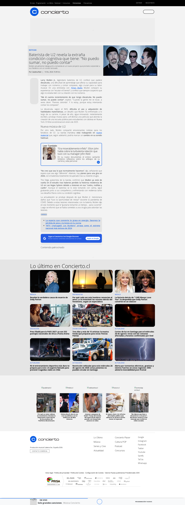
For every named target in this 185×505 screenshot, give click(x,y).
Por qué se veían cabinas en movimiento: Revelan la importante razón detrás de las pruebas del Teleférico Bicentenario (46, 417)
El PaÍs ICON (96, 486)
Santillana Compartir (99, 478)
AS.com (114, 478)
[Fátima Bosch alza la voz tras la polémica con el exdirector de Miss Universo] (69, 402)
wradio (89, 481)
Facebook (141, 444)
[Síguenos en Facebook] (125, 11)
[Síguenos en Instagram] (122, 11)
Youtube (141, 452)
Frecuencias (88, 3)
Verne (115, 481)
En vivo (32, 3)
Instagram (142, 441)
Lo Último (50, 3)
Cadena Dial (120, 481)
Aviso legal (49, 473)
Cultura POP (120, 441)
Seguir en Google (93, 238)
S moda (104, 486)
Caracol (127, 478)
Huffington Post (73, 481)
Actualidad (99, 450)
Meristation (121, 486)
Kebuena (128, 481)
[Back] (89, 501)
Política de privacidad (61, 473)
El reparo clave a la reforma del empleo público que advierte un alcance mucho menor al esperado (115, 416)
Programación (41, 3)
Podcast (118, 446)
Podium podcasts (69, 483)
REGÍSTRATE (149, 3)
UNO (83, 481)
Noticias (57, 3)
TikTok (140, 459)
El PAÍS (70, 478)
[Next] (110, 501)
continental (104, 481)
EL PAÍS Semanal (109, 481)
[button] (44, 498)
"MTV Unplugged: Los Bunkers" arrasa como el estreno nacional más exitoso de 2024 (73, 227)
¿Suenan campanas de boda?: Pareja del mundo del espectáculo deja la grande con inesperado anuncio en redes (92, 417)
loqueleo (112, 486)
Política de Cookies (77, 473)
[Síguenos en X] (129, 11)
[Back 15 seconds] (94, 501)
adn (120, 478)
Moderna (79, 486)
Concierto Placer (122, 437)
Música (44, 214)
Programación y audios (143, 501)
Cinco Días (96, 481)
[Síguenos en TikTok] (138, 11)
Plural (87, 486)
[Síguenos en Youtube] (132, 11)
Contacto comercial (40, 451)
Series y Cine (100, 446)
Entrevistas (77, 3)
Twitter (140, 448)
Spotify (140, 455)
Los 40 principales (79, 478)
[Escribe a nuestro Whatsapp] (141, 11)
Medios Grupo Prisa (53, 484)
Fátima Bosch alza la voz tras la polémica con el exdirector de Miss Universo (69, 416)
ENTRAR (139, 3)
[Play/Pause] (99, 501)
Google (140, 437)
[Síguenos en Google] (119, 11)
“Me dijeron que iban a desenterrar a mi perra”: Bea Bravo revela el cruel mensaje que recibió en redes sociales (138, 417)
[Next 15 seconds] (104, 501)
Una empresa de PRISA (53, 480)
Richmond (69, 486)
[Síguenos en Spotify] (135, 11)
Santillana (89, 478)
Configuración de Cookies (94, 473)
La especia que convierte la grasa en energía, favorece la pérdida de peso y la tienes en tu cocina (73, 221)
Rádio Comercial (130, 486)
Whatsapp (142, 463)
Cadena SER (108, 478)
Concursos (66, 3)
